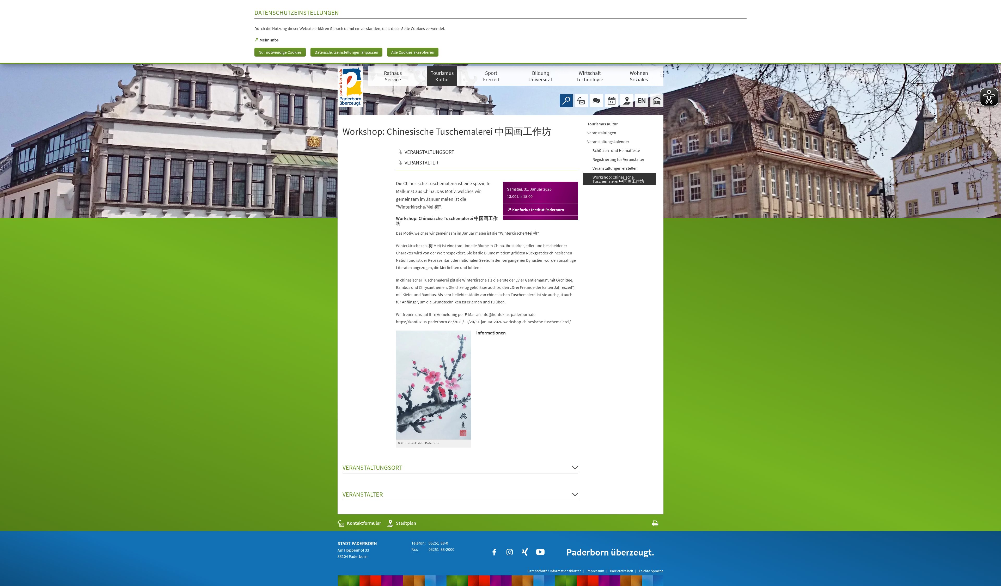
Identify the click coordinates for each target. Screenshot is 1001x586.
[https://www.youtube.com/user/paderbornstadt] (540, 552)
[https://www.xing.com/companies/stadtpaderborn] (525, 552)
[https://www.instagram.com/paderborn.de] (509, 552)
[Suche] (566, 100)
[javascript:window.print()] (650, 524)
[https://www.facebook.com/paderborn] (494, 552)
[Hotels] (656, 100)
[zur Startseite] (350, 86)
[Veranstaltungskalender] (611, 100)
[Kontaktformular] (581, 100)
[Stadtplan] (626, 100)
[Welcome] (641, 100)
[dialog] (500, 32)
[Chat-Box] (596, 100)
